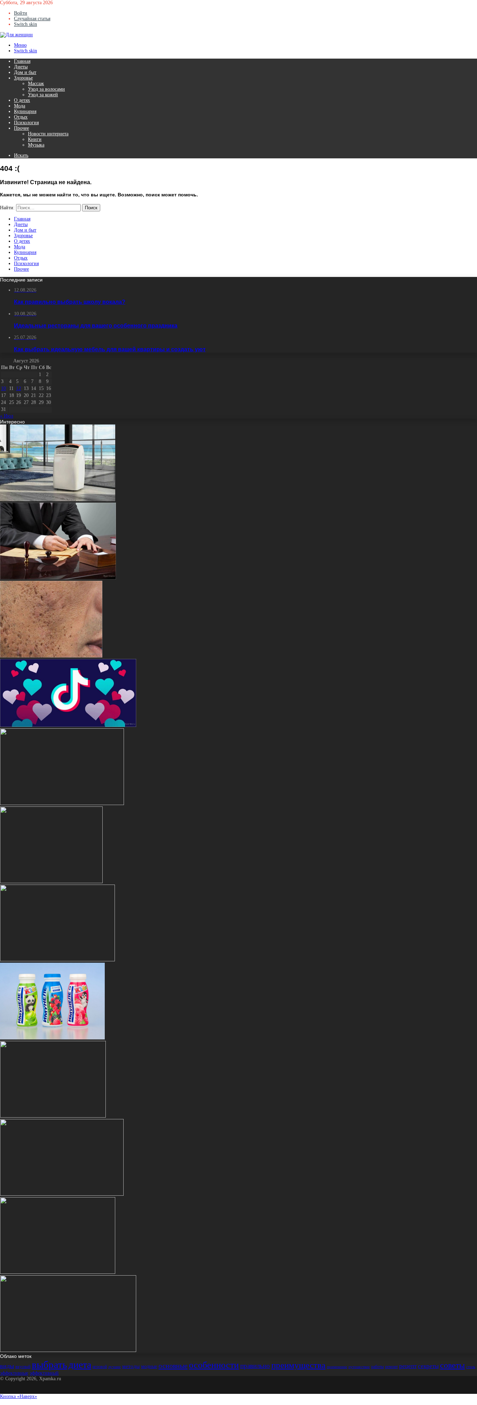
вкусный (22, 1366)
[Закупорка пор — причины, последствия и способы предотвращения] (51, 656)
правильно (255, 1365)
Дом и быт (25, 72)
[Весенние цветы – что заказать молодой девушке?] (62, 803)
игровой (100, 1366)
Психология (26, 122)
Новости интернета (48, 133)
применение (337, 1367)
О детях (22, 100)
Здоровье (23, 78)
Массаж (36, 83)
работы (377, 1366)
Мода (19, 105)
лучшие (114, 1367)
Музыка (36, 145)
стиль (470, 1367)
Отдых (21, 117)
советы (452, 1365)
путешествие (359, 1367)
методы (131, 1366)
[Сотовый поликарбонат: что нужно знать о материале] (51, 881)
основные (173, 1365)
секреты (428, 1366)
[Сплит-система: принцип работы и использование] (57, 499)
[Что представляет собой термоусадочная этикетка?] (52, 1037)
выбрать (49, 1364)
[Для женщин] (16, 34)
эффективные (14, 1373)
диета (79, 1364)
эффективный (44, 1373)
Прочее (21, 128)
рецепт (408, 1366)
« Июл (6, 416)
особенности (214, 1365)
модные (149, 1366)
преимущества (298, 1365)
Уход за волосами (46, 89)
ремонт (391, 1366)
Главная (22, 61)
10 (3, 388)
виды (7, 1365)
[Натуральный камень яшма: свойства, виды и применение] (53, 1116)
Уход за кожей (43, 94)
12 (18, 388)
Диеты (21, 66)
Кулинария (25, 111)
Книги (35, 139)
